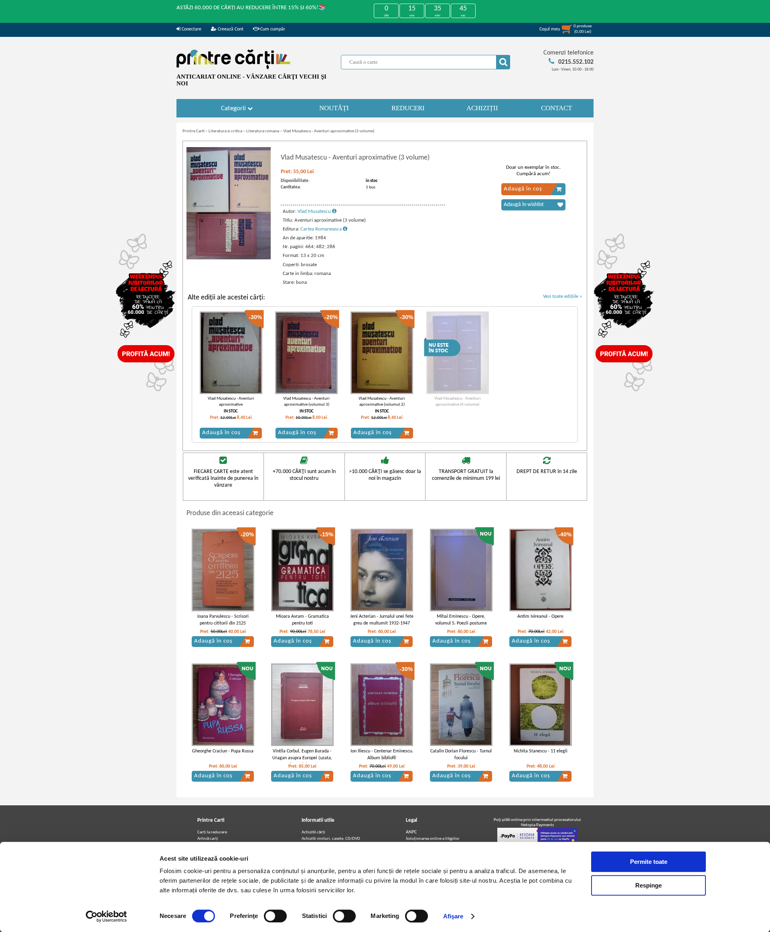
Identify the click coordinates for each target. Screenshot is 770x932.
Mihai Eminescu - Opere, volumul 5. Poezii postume (461, 620)
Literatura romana (262, 131)
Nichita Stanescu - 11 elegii (540, 751)
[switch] (275, 916)
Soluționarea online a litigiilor (433, 839)
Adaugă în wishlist (524, 205)
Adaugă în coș (523, 189)
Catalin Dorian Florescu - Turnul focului (461, 754)
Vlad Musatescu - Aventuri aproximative (231, 401)
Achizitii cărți (313, 832)
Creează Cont (230, 29)
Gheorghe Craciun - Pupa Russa (222, 751)
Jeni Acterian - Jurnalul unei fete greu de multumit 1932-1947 (381, 620)
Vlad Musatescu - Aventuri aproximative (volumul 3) (306, 401)
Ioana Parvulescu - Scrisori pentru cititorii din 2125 (223, 620)
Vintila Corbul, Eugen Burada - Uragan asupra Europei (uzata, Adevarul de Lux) (302, 758)
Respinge (648, 885)
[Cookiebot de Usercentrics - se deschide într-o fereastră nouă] (106, 916)
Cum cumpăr (272, 29)
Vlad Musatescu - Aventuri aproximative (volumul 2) (382, 401)
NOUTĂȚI (334, 108)
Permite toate (648, 861)
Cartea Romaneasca (321, 229)
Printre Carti (193, 131)
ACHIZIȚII (482, 108)
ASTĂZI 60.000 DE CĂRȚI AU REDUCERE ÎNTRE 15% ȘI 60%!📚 (251, 8)
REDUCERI (408, 108)
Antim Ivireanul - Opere (540, 616)
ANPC (411, 832)
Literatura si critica (225, 131)
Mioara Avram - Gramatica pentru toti (302, 620)
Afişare (453, 916)
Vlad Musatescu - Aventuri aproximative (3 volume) (328, 131)
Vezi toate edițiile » (562, 296)
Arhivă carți (207, 839)
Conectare (190, 29)
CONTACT (556, 108)
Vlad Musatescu (315, 211)
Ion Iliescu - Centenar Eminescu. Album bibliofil (382, 754)
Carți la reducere (212, 832)
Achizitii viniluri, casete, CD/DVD (331, 839)
